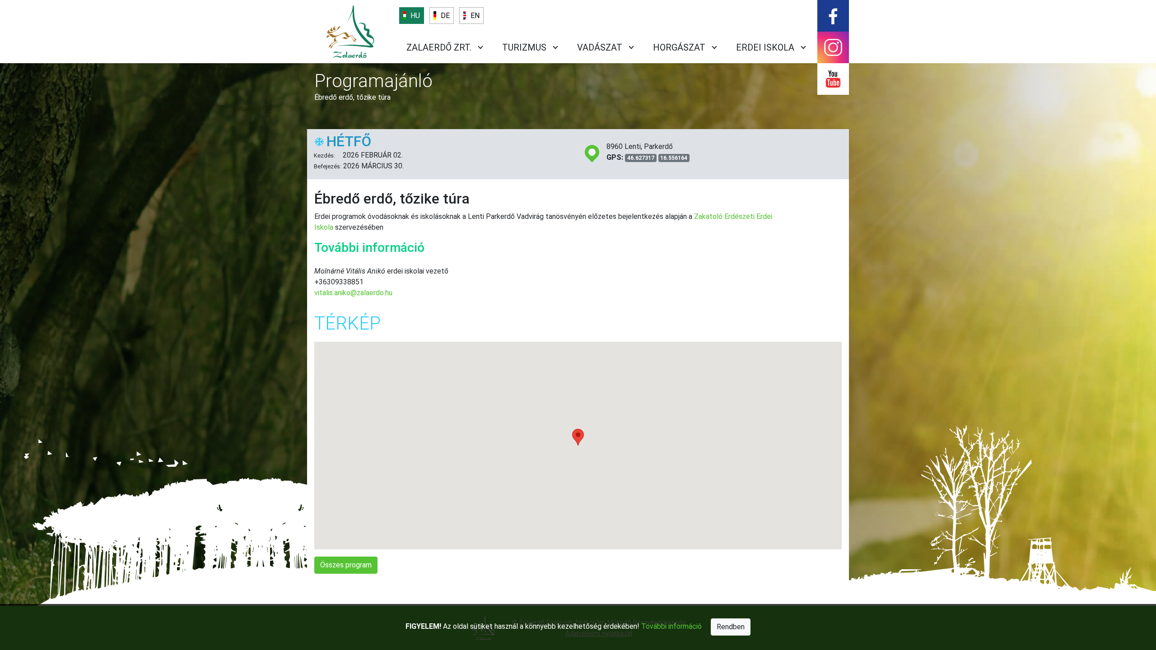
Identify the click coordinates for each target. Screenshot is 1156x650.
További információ (671, 626)
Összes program (346, 565)
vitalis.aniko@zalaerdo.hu (353, 292)
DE (445, 15)
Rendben (731, 626)
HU (415, 15)
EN (475, 15)
